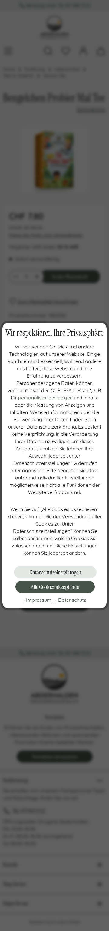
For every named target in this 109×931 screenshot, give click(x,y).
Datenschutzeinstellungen (55, 572)
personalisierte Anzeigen (45, 398)
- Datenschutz (70, 600)
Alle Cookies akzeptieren (55, 587)
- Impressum (38, 600)
